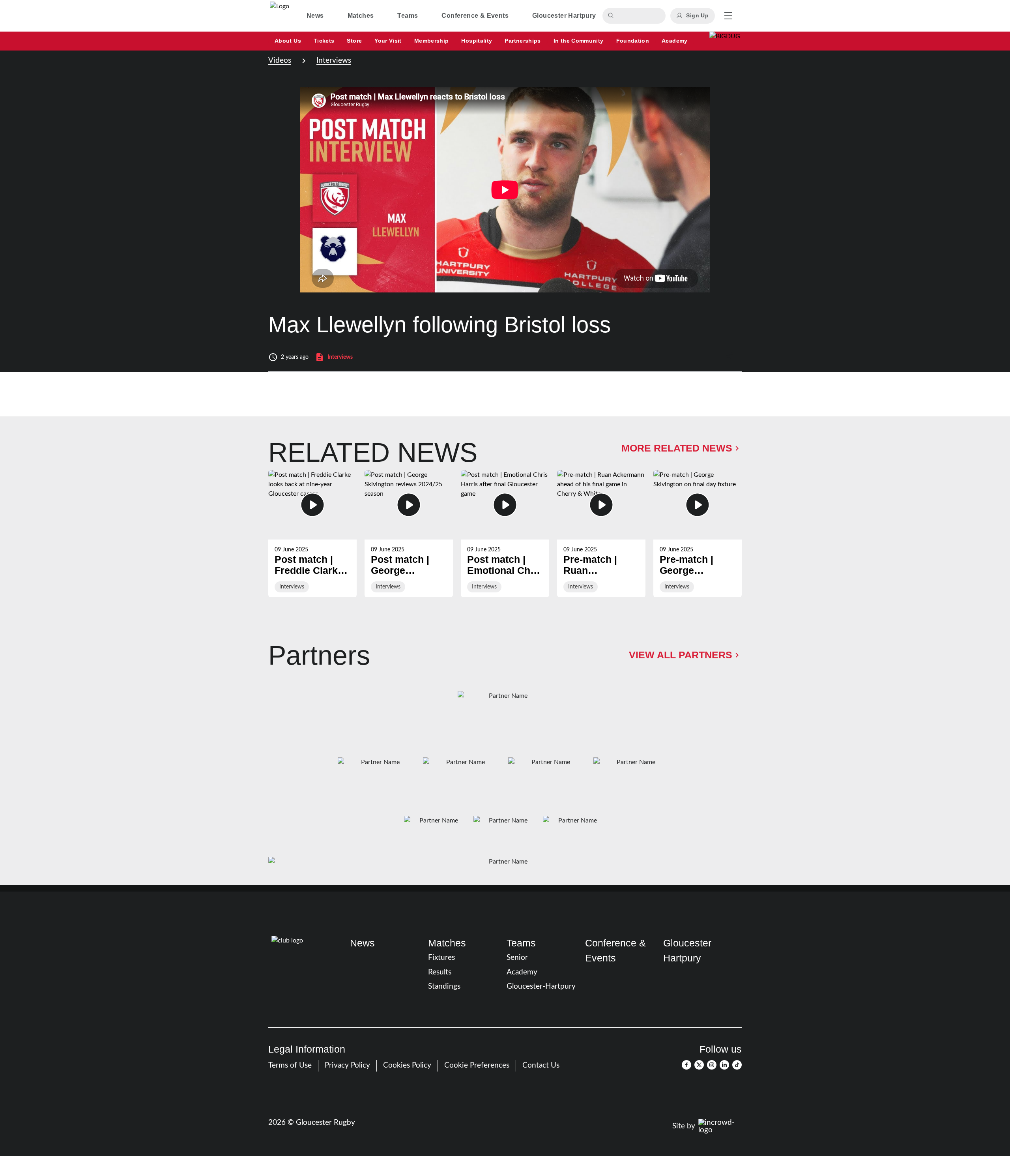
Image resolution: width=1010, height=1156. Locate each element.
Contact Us (540, 1065)
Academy (522, 972)
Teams (521, 942)
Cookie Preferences (476, 1065)
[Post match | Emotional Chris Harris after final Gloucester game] (505, 533)
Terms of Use (290, 1065)
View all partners (680, 654)
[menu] (728, 16)
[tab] (315, 16)
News (362, 942)
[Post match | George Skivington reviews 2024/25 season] (409, 533)
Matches (447, 942)
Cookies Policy (407, 1065)
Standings (444, 986)
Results (439, 972)
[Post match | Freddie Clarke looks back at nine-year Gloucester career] (312, 533)
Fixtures (441, 957)
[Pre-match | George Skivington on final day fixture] (697, 533)
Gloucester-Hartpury (541, 986)
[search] (612, 15)
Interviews (333, 60)
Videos (279, 60)
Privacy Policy (347, 1065)
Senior (517, 957)
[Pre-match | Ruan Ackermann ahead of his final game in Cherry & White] (601, 533)
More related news (676, 447)
